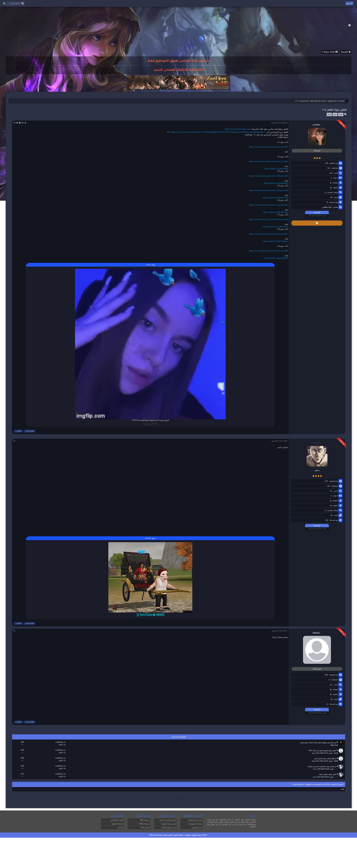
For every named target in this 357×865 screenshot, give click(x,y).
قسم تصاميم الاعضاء (167, 820)
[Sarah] (341, 750)
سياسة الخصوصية (195, 823)
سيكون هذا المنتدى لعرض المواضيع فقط (178, 61)
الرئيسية (345, 52)
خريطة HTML (144, 823)
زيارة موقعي (326, 207)
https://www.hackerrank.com (237, 129)
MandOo (148, 538)
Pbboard (153, 835)
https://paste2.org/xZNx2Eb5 (275, 226)
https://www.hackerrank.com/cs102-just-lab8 (268, 251)
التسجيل (349, 3)
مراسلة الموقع (117, 823)
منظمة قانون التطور (175, 835)
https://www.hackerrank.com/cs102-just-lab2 (268, 161)
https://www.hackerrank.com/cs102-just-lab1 (268, 147)
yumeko (148, 265)
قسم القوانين (197, 827)
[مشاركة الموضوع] (14, 123)
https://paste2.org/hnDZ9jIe (276, 168)
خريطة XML (144, 820)
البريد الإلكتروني (116, 820)
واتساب (120, 827)
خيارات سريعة (329, 52)
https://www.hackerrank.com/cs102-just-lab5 (268, 205)
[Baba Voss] (341, 742)
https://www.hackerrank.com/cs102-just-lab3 (268, 176)
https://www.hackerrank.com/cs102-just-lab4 (268, 190)
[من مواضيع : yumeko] (317, 223)
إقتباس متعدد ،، (29, 431)
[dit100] (341, 758)
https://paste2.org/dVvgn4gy (275, 241)
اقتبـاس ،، (18, 431)
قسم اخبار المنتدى (195, 820)
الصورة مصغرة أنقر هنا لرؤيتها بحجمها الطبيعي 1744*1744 (150, 420)
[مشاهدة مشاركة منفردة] (15, 441)
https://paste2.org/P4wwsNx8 (275, 197)
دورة (335, 114)
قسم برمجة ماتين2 (168, 823)
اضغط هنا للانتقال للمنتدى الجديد (178, 70)
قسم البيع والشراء (168, 827)
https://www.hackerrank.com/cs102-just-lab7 (268, 234)
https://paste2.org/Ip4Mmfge (275, 212)
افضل (341, 114)
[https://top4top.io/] (150, 577)
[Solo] (341, 766)
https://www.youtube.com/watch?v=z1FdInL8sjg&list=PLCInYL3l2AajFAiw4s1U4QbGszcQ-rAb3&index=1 (219, 132)
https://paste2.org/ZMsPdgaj (276, 183)
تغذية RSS (145, 827)
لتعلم (329, 114)
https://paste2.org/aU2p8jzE (276, 258)
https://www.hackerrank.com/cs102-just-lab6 (268, 219)
